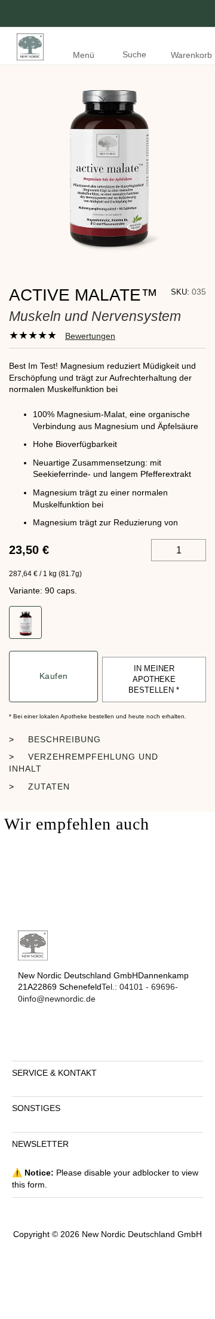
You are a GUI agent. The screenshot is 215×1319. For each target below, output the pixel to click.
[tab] (62, 335)
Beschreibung (64, 739)
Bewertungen (90, 336)
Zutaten (49, 786)
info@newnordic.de (60, 998)
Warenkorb (191, 55)
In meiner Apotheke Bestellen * (153, 679)
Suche (134, 54)
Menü (83, 55)
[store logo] (27, 46)
